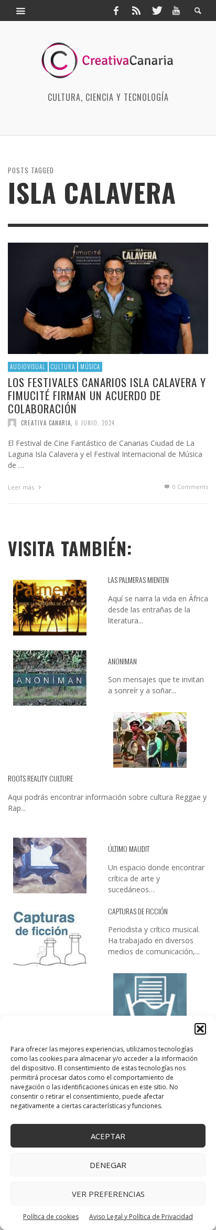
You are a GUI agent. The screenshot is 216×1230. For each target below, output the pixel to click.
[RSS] (136, 10)
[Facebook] (116, 10)
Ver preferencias (108, 1194)
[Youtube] (176, 10)
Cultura (63, 366)
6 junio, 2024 (95, 423)
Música (90, 366)
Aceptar (108, 1136)
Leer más (22, 487)
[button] (200, 1029)
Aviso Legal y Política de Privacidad (141, 1216)
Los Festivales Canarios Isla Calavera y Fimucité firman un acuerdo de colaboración (107, 395)
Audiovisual (28, 366)
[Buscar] (21, 10)
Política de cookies (51, 1216)
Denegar (108, 1165)
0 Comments (189, 487)
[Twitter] (156, 10)
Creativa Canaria (46, 423)
